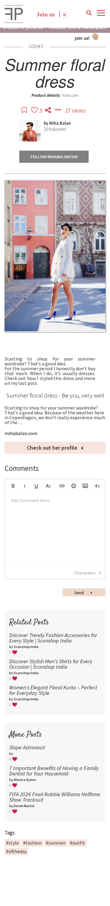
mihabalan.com (21, 433)
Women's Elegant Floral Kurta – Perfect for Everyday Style (53, 690)
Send (79, 592)
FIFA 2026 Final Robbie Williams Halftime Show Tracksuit (54, 797)
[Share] (48, 110)
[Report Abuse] (58, 110)
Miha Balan (60, 123)
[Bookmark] (25, 110)
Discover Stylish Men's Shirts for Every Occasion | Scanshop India (50, 664)
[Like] (35, 110)
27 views (75, 110)
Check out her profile (53, 447)
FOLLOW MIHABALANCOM (54, 156)
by (46, 123)
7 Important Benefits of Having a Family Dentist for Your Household (54, 771)
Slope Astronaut (27, 747)
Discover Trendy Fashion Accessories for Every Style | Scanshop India (53, 638)
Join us (45, 14)
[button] (13, 485)
